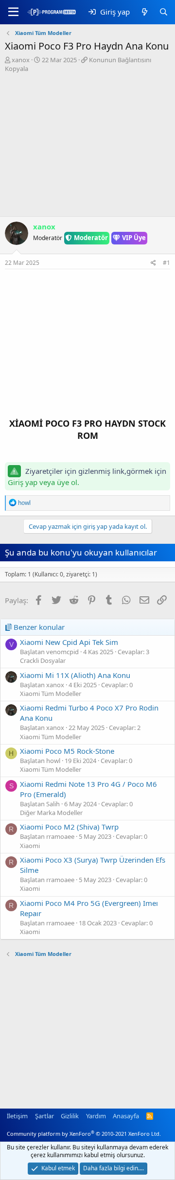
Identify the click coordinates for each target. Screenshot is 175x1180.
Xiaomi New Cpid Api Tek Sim (69, 642)
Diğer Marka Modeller (51, 812)
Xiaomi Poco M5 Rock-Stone (67, 751)
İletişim (17, 1115)
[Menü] (13, 12)
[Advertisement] (87, 146)
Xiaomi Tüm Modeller (50, 693)
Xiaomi (30, 845)
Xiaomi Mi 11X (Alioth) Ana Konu (75, 675)
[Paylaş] (153, 263)
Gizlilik (70, 1115)
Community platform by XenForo (84, 1133)
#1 (166, 263)
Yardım (96, 1115)
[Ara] (163, 12)
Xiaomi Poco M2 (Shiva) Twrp (69, 827)
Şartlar (44, 1115)
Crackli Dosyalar (43, 660)
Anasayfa (126, 1115)
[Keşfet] (144, 12)
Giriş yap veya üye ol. (43, 482)
